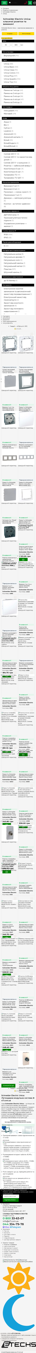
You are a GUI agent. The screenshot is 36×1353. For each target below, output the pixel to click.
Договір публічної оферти (12, 1240)
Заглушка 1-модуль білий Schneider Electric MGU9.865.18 (25, 887)
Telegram (16, 1227)
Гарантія (6, 1236)
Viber (7, 1227)
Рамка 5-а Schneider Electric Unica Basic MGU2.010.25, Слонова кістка (26, 1039)
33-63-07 (13, 1218)
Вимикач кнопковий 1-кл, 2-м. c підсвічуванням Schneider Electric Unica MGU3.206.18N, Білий (9, 964)
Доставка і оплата (10, 1234)
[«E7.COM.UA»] (13, 3)
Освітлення (7, 1255)
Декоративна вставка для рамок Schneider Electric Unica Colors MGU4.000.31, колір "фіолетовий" (26, 775)
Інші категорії (8, 1257)
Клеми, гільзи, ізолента (11, 1251)
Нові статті (6, 1131)
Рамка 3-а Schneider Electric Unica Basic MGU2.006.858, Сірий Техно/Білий (9, 775)
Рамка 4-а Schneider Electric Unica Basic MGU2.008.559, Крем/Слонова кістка (9, 1039)
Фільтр (10, 38)
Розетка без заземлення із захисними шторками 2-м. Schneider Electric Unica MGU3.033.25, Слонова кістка (26, 628)
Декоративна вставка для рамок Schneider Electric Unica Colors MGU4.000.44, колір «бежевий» (9, 702)
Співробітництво (9, 1238)
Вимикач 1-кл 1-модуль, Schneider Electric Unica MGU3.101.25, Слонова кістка (9, 587)
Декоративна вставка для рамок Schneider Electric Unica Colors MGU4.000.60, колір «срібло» (9, 664)
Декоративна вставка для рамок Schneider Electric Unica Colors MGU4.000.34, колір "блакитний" (9, 888)
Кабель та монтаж (10, 1253)
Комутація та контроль (11, 1250)
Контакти (7, 1233)
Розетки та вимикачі (10, 1244)
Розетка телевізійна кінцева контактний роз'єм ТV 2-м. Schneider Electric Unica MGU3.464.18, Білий (8, 740)
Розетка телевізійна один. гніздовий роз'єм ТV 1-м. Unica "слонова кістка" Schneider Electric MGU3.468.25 (26, 1086)
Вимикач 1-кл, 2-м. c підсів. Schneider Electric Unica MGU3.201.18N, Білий (25, 586)
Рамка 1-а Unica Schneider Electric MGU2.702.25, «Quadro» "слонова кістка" (25, 699)
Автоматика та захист (11, 1248)
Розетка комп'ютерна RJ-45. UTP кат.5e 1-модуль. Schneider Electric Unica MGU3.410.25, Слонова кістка (26, 815)
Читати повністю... (7, 1125)
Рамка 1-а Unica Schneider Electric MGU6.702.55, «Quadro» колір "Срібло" (8, 926)
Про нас (6, 1231)
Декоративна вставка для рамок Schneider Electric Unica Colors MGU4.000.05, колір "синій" (26, 926)
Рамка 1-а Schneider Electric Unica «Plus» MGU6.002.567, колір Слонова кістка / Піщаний (9, 813)
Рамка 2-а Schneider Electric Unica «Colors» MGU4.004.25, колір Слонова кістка (26, 851)
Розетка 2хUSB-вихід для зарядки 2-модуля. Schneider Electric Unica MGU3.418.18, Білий (26, 1001)
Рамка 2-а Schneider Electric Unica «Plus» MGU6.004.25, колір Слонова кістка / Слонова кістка (9, 1003)
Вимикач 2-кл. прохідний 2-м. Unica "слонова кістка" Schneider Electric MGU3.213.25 (9, 1073)
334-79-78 (13, 1224)
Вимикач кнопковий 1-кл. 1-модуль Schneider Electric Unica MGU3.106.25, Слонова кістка (26, 664)
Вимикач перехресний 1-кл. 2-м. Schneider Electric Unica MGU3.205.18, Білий (26, 962)
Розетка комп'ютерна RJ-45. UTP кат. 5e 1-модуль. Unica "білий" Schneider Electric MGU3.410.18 (26, 548)
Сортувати (4, 38)
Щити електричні (9, 1246)
